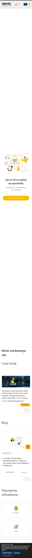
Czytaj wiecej (25, 404)
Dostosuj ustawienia (7, 555)
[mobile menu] (29, 4)
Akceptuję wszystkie (7, 552)
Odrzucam (17, 552)
